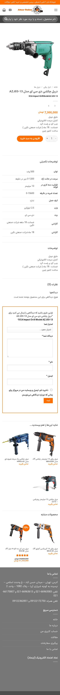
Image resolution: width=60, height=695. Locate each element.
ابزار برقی (47, 87)
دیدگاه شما (47, 336)
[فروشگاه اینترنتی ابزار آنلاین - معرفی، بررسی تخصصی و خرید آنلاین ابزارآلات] (30, 10)
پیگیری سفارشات (49, 643)
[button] (56, 10)
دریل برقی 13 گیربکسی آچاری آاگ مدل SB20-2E (45, 550)
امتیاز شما (48, 324)
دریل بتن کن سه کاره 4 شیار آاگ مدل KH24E (16, 550)
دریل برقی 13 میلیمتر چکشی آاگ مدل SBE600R (45, 460)
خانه (56, 87)
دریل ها (37, 87)
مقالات (54, 637)
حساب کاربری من (49, 631)
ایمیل (49, 376)
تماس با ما (52, 649)
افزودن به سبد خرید (30, 138)
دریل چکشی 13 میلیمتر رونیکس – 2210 (45, 500)
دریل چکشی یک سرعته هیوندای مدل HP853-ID (16, 460)
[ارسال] (6, 19)
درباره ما (53, 625)
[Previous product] (48, 106)
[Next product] (54, 106)
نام (51, 362)
